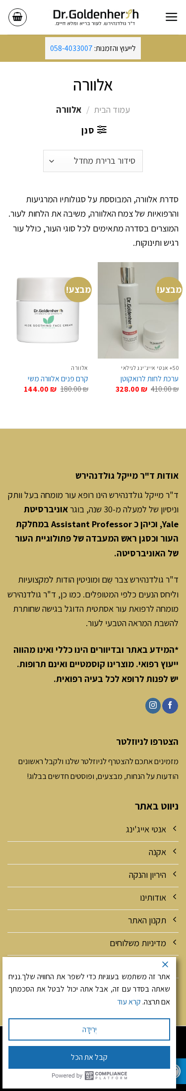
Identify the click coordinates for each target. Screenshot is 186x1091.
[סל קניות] (17, 17)
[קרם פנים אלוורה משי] (47, 310)
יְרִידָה (89, 1029)
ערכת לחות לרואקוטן (150, 378)
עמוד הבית (112, 109)
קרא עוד (129, 1002)
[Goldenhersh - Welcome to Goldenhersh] (96, 17)
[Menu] (172, 17)
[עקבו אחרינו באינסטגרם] (153, 706)
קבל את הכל (89, 1057)
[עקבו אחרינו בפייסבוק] (170, 706)
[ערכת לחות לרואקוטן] (138, 310)
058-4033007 (71, 48)
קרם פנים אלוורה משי (58, 378)
